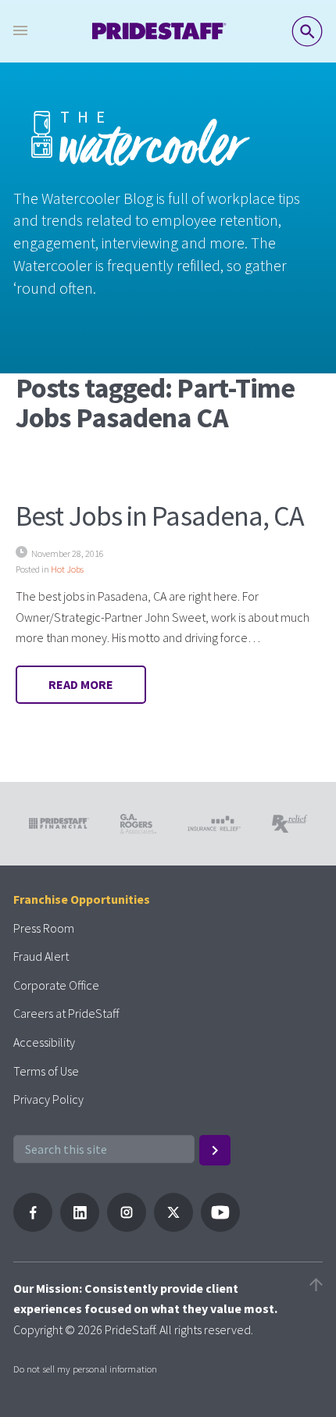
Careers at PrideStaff (66, 1013)
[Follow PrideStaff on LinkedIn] (79, 1227)
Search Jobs (307, 31)
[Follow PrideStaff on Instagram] (126, 1227)
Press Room (43, 928)
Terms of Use (46, 1071)
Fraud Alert (41, 956)
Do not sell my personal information (85, 1368)
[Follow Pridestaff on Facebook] (32, 1227)
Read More (80, 684)
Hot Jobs (67, 569)
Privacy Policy (48, 1099)
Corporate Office (56, 985)
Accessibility (44, 1042)
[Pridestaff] (159, 31)
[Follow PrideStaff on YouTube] (220, 1227)
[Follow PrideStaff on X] (173, 1227)
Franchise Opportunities (81, 899)
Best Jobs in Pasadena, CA (160, 516)
